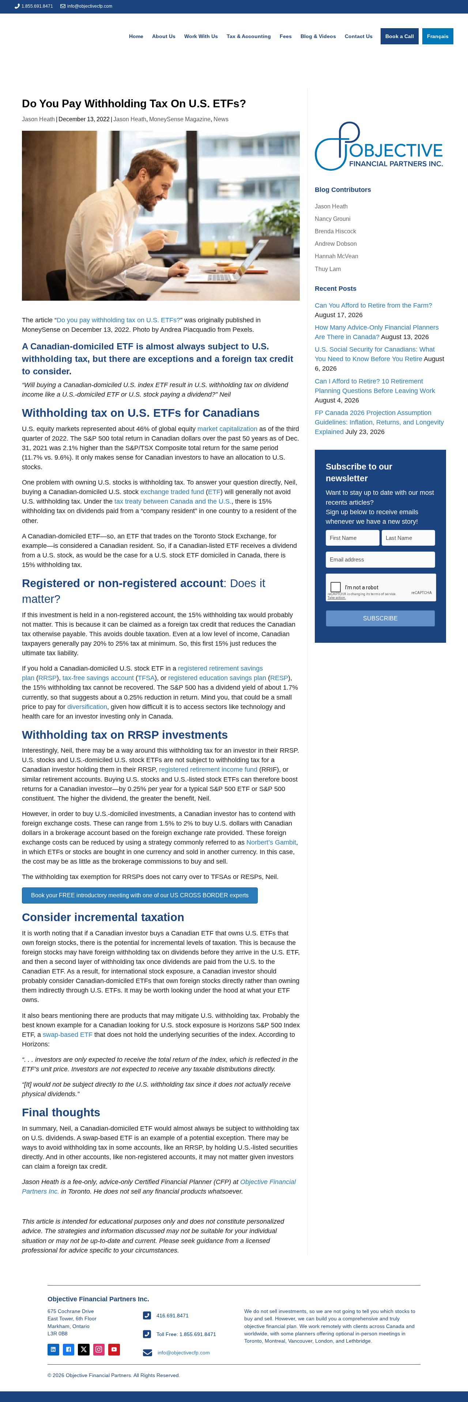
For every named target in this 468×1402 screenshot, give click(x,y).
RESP (279, 678)
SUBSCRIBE (380, 618)
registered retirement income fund (208, 769)
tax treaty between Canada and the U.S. (172, 501)
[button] (140, 895)
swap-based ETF (68, 1034)
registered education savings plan (217, 678)
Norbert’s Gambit (271, 842)
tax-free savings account (98, 678)
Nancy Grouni (333, 219)
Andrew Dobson (336, 244)
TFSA (146, 678)
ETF (214, 492)
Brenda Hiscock (335, 231)
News (221, 119)
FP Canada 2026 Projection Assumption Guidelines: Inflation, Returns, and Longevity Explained (379, 422)
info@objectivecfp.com (89, 6)
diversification (87, 707)
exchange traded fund (172, 492)
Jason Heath (38, 119)
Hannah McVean (336, 256)
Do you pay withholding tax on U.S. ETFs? (118, 320)
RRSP (47, 678)
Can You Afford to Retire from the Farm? (373, 305)
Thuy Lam (328, 269)
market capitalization (227, 429)
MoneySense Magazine (180, 119)
